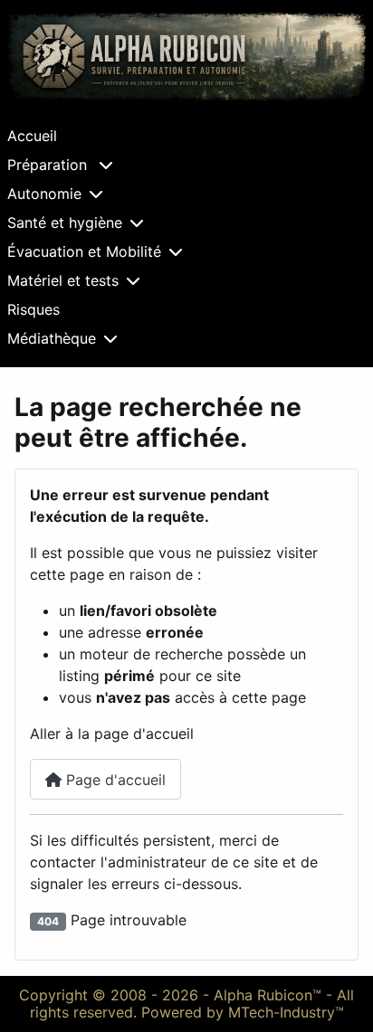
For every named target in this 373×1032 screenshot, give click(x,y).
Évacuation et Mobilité (84, 251)
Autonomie (44, 194)
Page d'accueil (114, 780)
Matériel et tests (63, 280)
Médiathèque (51, 338)
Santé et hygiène (64, 222)
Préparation (49, 165)
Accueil (32, 136)
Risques (33, 309)
